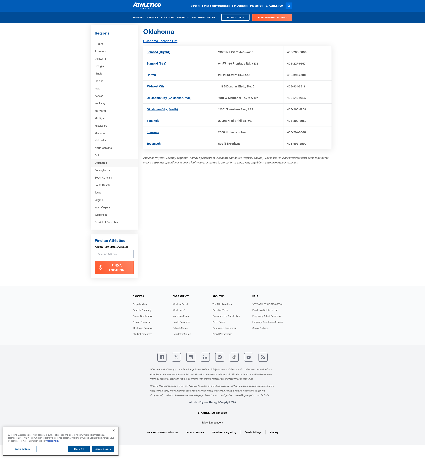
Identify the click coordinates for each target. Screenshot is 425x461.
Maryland (100, 110)
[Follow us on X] (176, 357)
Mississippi (101, 125)
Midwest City (156, 86)
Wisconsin (101, 214)
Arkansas (100, 51)
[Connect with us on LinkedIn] (205, 357)
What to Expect (180, 304)
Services (152, 17)
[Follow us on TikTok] (234, 357)
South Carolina (103, 177)
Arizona (99, 43)
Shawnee (153, 132)
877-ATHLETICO (274, 5)
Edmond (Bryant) (158, 52)
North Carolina (103, 148)
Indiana (99, 81)
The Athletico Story (222, 304)
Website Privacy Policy (224, 432)
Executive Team (220, 310)
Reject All (79, 449)
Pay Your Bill (256, 5)
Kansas (99, 96)
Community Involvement (224, 328)
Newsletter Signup (182, 334)
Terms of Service (195, 432)
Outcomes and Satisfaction (226, 316)
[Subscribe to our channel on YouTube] (248, 357)
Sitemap (274, 432)
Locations (167, 17)
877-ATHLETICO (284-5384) (212, 412)
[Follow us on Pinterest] (219, 357)
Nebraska (100, 140)
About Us (183, 17)
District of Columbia (106, 222)
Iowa (97, 88)
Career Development (143, 316)
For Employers (240, 5)
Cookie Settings (260, 328)
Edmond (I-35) (156, 63)
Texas (98, 192)
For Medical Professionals (216, 5)
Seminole (153, 121)
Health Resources (203, 17)
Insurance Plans (181, 316)
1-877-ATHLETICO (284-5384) (267, 304)
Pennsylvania (102, 170)
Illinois (98, 73)
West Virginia (102, 207)
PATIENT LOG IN (235, 17)
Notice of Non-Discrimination (162, 432)
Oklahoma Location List (160, 41)
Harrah (151, 75)
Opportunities (140, 304)
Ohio (97, 155)
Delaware (100, 58)
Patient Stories (180, 328)
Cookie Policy (52, 441)
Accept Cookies (103, 449)
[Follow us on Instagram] (190, 357)
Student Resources (142, 334)
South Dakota (103, 185)
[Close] (113, 430)
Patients (138, 17)
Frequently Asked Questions (266, 316)
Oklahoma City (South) (162, 109)
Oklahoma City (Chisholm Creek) (169, 98)
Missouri (100, 133)
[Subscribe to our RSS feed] (263, 357)
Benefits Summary (142, 310)
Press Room (218, 322)
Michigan (100, 118)
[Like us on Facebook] (162, 357)
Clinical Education (142, 322)
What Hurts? (179, 310)
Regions (102, 33)
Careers (195, 5)
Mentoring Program (143, 328)
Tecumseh (154, 144)
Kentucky (100, 103)
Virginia (99, 200)
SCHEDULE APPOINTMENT (272, 17)
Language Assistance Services (267, 322)
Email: (265, 310)
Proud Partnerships (222, 334)
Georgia (99, 66)
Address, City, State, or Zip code (111, 247)
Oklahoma (101, 162)
